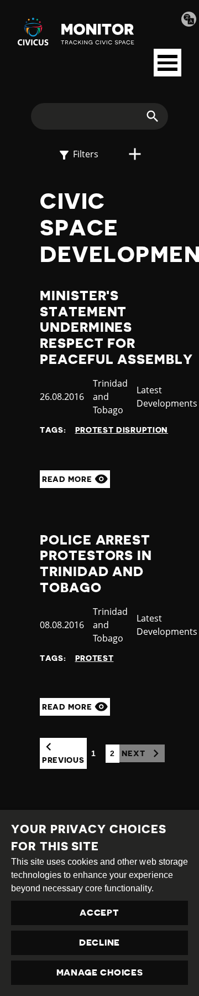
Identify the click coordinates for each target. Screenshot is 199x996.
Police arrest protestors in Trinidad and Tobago (96, 563)
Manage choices (99, 972)
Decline (99, 942)
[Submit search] (146, 116)
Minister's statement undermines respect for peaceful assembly (116, 327)
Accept (99, 912)
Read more (68, 479)
